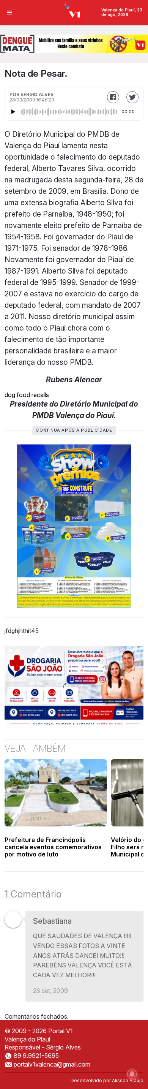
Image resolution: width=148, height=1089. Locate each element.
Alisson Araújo (127, 1080)
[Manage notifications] (132, 1074)
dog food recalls (27, 395)
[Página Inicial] (74, 12)
